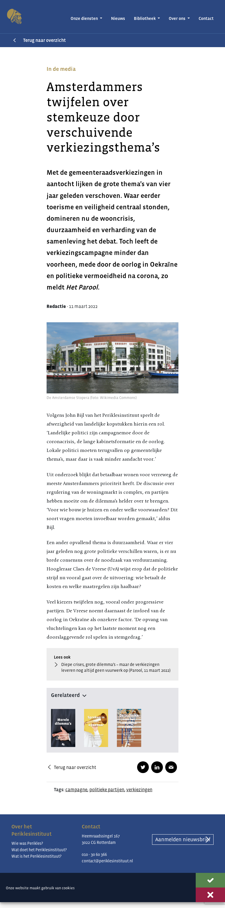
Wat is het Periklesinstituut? (36, 856)
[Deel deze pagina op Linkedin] (157, 767)
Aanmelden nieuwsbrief (182, 839)
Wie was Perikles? (27, 843)
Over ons (177, 18)
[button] (112, 694)
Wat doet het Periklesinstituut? (39, 849)
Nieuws (118, 18)
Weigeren (210, 895)
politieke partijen (106, 789)
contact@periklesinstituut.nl (107, 861)
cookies (68, 888)
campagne (76, 789)
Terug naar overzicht (44, 40)
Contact (206, 18)
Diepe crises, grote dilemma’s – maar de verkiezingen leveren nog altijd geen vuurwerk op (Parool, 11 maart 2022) (116, 667)
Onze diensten (85, 18)
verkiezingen (139, 789)
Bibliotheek (145, 18)
